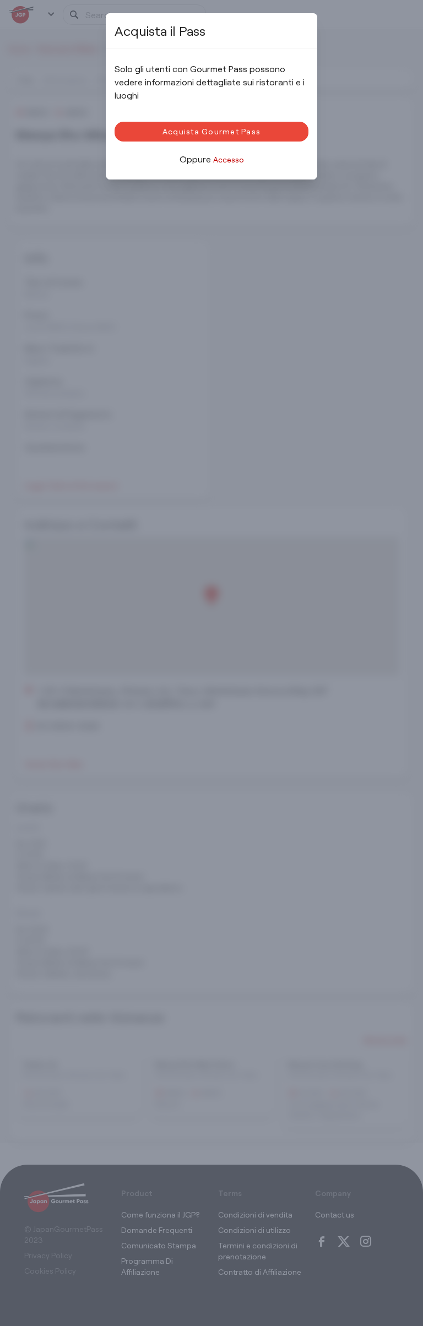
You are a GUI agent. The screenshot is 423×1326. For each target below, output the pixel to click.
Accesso (228, 159)
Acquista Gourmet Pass (211, 131)
